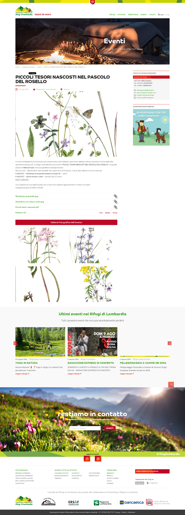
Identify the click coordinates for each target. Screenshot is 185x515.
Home (17, 67)
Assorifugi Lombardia (24, 475)
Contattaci (19, 483)
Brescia (110, 475)
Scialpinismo (77, 475)
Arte (100, 213)
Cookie (123, 512)
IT (166, 15)
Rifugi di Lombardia (24, 11)
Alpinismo (75, 473)
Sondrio (110, 483)
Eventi (144, 15)
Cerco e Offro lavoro (24, 478)
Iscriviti (109, 428)
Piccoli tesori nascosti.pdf (27, 207)
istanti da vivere (43, 14)
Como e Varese (113, 478)
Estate (107, 213)
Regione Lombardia (22, 473)
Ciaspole (75, 478)
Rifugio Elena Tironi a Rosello (46, 89)
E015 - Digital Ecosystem (24, 481)
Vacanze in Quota (61, 473)
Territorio (133, 15)
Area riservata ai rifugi (147, 471)
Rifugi (112, 15)
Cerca (162, 15)
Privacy (117, 512)
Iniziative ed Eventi (28, 67)
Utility (152, 15)
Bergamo (110, 473)
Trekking (58, 478)
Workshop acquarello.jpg (26, 196)
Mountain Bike (94, 473)
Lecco (109, 481)
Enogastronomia (61, 475)
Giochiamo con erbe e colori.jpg (29, 202)
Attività (121, 15)
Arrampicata (94, 475)
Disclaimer (131, 512)
